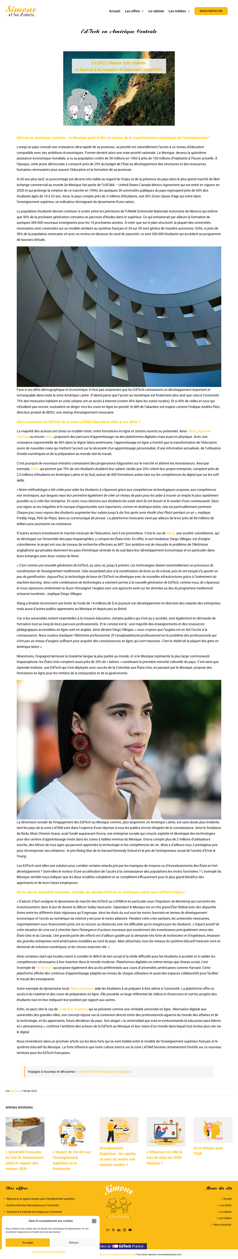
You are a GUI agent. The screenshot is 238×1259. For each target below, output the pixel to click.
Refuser (74, 1242)
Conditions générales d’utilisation (49, 1251)
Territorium (44, 968)
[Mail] (107, 1230)
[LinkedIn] (119, 1230)
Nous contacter (222, 1224)
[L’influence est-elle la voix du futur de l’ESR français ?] (166, 1119)
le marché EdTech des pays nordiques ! (104, 1072)
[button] (94, 1221)
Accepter (27, 1242)
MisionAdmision (82, 988)
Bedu (49, 437)
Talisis (192, 431)
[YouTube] (130, 1230)
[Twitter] (113, 1230)
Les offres (225, 1205)
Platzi (35, 469)
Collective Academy (73, 1009)
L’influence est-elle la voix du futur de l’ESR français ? (164, 1157)
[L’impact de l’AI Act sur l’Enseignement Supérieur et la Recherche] (72, 1119)
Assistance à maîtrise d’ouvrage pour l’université (34, 1211)
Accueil (227, 1198)
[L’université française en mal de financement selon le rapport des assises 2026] (25, 1119)
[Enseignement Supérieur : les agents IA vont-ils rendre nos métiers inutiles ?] (119, 1119)
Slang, (171, 533)
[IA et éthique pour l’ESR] (213, 1119)
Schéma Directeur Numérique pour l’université (33, 1205)
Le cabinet (225, 1211)
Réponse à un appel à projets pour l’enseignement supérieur (41, 1198)
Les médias (224, 1218)
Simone (14, 1090)
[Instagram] (124, 1230)
